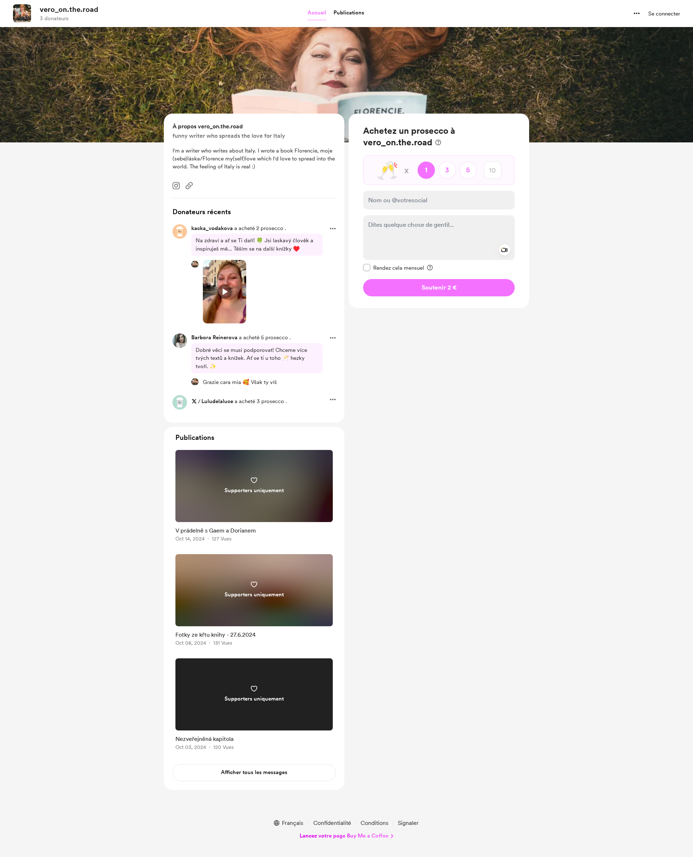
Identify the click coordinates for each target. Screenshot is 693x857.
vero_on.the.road (69, 9)
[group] (254, 497)
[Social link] (189, 185)
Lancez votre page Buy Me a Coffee (344, 835)
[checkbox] (393, 267)
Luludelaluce (217, 401)
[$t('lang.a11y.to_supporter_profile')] (195, 264)
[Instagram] (176, 185)
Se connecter (664, 13)
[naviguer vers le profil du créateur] (22, 13)
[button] (317, 13)
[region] (439, 211)
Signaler (408, 823)
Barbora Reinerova (214, 337)
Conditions (374, 823)
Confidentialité (332, 823)
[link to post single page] (254, 497)
